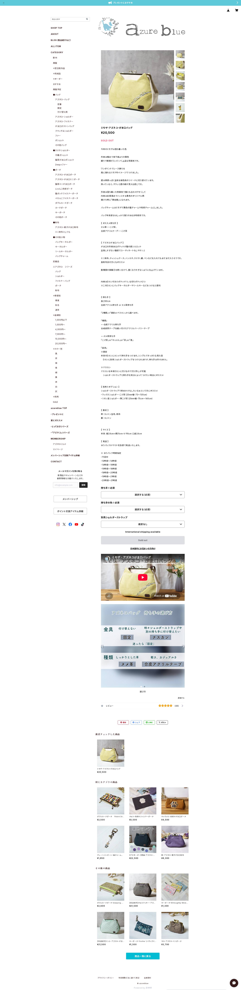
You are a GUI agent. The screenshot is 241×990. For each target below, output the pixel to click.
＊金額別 (57, 315)
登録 (83, 485)
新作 (55, 57)
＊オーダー (58, 79)
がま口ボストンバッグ (64, 126)
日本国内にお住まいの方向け (142, 548)
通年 (57, 310)
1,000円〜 (60, 324)
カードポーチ (61, 208)
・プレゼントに (57, 414)
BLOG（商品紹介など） (61, 40)
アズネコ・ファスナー (64, 121)
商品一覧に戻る (143, 956)
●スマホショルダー (61, 150)
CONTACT (56, 461)
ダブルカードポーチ (63, 203)
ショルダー (60, 276)
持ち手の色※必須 (110, 502)
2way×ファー (61, 164)
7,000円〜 (60, 334)
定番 (59, 104)
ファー (58, 135)
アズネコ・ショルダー (64, 117)
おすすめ (57, 84)
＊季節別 (57, 295)
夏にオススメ (56, 420)
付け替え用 (62, 112)
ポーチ (58, 285)
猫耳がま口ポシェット (64, 160)
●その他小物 (59, 237)
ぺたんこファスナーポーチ (66, 198)
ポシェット (59, 140)
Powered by (140, 988)
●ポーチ (57, 170)
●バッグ (57, 95)
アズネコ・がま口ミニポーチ (67, 179)
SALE (55, 402)
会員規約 (147, 978)
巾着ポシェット (61, 155)
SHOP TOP (56, 28)
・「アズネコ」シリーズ (60, 432)
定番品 (56, 261)
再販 (55, 63)
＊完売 (56, 396)
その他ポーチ (61, 217)
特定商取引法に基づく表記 (129, 978)
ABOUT (55, 34)
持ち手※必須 (108, 488)
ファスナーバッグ (62, 281)
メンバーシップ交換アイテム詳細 (65, 455)
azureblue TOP (59, 408)
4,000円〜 (60, 329)
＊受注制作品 (59, 68)
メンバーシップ (70, 499)
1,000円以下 (61, 320)
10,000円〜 (60, 339)
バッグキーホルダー (64, 242)
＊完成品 (57, 73)
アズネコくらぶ (59, 444)
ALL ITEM (56, 46)
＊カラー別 (57, 349)
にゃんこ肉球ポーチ (64, 189)
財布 (57, 290)
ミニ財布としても (62, 232)
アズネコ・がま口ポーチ (65, 174)
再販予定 (57, 89)
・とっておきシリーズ (59, 426)
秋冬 (57, 305)
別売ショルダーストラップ (114, 517)
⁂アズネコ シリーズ (62, 267)
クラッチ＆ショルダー (64, 131)
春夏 (57, 300)
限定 (59, 108)
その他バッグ (61, 145)
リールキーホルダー (64, 251)
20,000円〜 (61, 343)
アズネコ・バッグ (62, 99)
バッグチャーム (61, 256)
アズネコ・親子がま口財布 (66, 227)
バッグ (58, 271)
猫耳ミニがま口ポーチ (65, 184)
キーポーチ (60, 212)
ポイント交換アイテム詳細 (70, 511)
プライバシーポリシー (106, 978)
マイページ (58, 449)
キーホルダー (61, 246)
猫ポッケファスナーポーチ (66, 193)
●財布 (56, 222)
